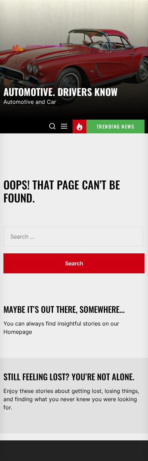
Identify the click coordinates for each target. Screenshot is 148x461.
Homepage (17, 331)
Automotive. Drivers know (60, 91)
